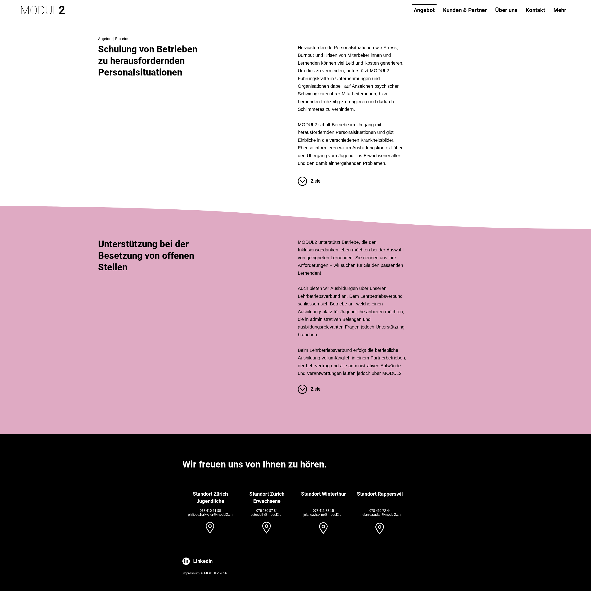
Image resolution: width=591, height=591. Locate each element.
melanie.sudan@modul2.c (379, 514)
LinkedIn (203, 561)
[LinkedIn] (186, 561)
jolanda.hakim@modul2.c (322, 514)
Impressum (191, 573)
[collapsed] (302, 181)
